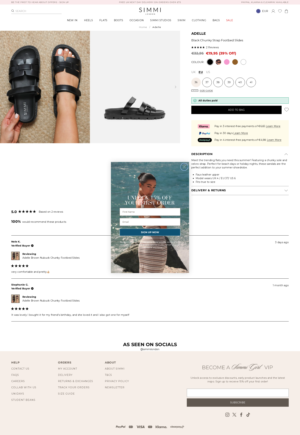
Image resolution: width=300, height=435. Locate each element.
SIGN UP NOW (150, 232)
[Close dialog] (184, 166)
